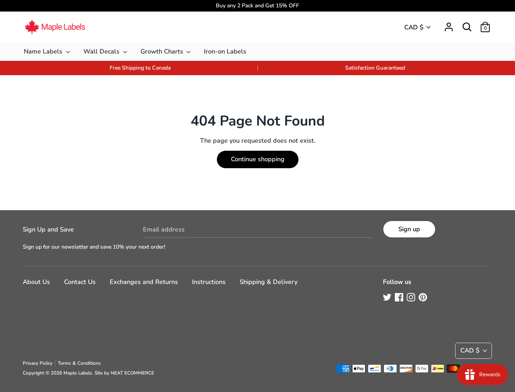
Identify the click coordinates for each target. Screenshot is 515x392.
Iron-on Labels (225, 51)
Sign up (409, 229)
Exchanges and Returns (144, 282)
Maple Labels (77, 373)
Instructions (209, 282)
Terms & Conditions (79, 363)
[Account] (449, 25)
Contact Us (80, 282)
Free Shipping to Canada (140, 68)
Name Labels (44, 51)
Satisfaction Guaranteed (375, 68)
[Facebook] (399, 297)
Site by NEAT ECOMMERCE (124, 373)
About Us (36, 282)
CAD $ (414, 27)
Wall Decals (102, 51)
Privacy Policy (38, 363)
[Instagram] (411, 297)
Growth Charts (162, 51)
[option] (140, 68)
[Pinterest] (423, 297)
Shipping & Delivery (268, 282)
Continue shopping (257, 159)
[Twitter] (387, 297)
